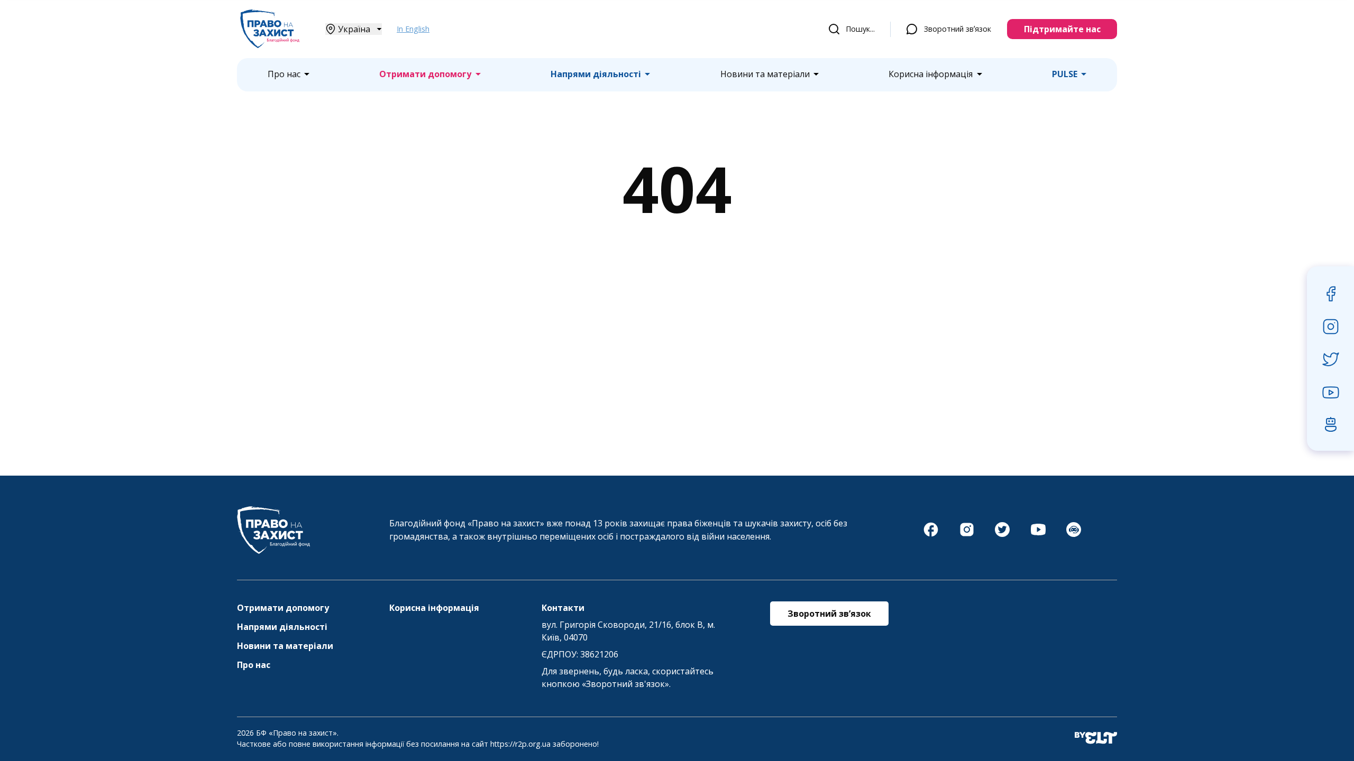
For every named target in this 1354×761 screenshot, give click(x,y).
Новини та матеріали (765, 74)
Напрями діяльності (596, 74)
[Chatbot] (1073, 535)
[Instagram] (966, 535)
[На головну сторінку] (270, 45)
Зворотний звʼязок (957, 29)
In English (413, 29)
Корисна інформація (931, 74)
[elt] (1096, 738)
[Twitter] (1002, 535)
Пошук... (860, 29)
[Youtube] (1038, 535)
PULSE (1064, 74)
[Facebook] (930, 535)
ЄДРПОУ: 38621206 (580, 654)
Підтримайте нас (1062, 29)
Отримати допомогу (425, 74)
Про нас (284, 74)
